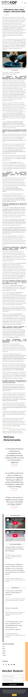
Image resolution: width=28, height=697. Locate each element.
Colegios (4, 651)
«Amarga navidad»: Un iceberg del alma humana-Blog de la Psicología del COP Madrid (14, 549)
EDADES (22, 195)
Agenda (3, 653)
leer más (14, 466)
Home (3, 646)
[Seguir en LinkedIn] (9, 664)
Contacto (4, 655)
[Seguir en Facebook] (3, 664)
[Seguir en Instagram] (11, 664)
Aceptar (14, 695)
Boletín (3, 648)
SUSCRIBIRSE (13, 684)
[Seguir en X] (6, 664)
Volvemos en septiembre (11, 608)
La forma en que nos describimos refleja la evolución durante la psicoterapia (13, 592)
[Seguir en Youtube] (14, 664)
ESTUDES (4, 111)
